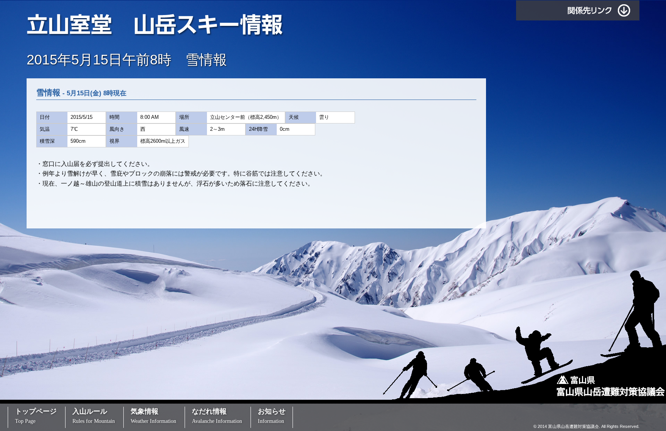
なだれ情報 (217, 415)
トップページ (36, 415)
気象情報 (153, 415)
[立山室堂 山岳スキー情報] (346, 25)
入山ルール (93, 415)
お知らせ (272, 415)
